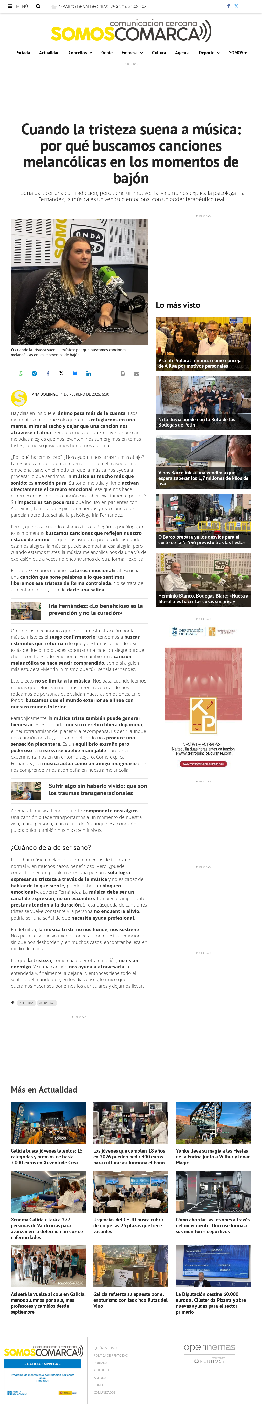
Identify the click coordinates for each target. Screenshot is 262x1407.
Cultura (159, 53)
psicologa (26, 1003)
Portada (22, 53)
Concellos (78, 53)
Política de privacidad (111, 1355)
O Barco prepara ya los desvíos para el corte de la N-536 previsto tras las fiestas (201, 540)
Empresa (130, 53)
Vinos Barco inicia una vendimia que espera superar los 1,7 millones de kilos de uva (203, 478)
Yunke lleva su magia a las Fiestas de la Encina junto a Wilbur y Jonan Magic (213, 1156)
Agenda (182, 53)
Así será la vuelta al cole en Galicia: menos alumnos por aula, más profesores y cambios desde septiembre (48, 1303)
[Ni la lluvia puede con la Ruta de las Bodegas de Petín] (203, 403)
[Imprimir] (123, 373)
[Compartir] (213, 6)
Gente (106, 53)
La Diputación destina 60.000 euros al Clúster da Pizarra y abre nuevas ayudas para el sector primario (211, 1303)
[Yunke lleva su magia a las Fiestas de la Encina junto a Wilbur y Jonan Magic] (213, 1123)
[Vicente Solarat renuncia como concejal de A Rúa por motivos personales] (203, 344)
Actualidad (49, 53)
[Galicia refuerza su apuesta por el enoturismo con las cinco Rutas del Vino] (130, 1266)
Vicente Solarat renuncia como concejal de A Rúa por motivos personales (200, 363)
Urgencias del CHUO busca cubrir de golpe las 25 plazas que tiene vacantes (128, 1225)
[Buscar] (38, 6)
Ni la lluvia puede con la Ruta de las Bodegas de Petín (196, 422)
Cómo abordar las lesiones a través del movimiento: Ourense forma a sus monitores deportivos (212, 1225)
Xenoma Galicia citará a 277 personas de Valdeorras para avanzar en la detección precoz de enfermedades (47, 1228)
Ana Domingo (45, 394)
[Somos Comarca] (131, 30)
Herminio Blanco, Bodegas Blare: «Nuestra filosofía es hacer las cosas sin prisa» (203, 598)
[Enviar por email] (136, 373)
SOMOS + (238, 53)
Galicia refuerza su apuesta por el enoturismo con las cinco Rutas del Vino (130, 1300)
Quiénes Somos (106, 1348)
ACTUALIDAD (46, 1003)
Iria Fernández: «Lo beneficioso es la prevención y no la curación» (96, 609)
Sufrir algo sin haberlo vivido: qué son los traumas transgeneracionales (98, 789)
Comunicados (105, 1392)
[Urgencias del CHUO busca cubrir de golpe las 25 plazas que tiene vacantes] (130, 1192)
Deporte (207, 53)
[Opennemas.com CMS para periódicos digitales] (209, 1354)
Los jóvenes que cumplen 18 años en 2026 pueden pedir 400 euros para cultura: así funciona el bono (129, 1156)
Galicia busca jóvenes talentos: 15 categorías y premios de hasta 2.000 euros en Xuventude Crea (47, 1156)
